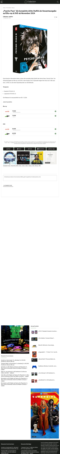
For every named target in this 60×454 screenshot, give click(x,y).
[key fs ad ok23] (23, 152)
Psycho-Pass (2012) (14, 165)
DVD (39, 165)
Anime (26, 165)
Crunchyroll (5, 165)
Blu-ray (13, 7)
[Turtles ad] (15, 326)
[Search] (57, 2)
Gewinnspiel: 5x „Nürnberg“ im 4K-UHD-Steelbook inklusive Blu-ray (13, 361)
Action (23, 165)
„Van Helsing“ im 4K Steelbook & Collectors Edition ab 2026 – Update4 (14, 372)
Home (4, 7)
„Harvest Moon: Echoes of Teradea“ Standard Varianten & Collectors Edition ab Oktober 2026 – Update (30, 452)
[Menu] (2, 2)
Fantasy (30, 165)
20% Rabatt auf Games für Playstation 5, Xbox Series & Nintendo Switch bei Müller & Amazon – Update (14, 368)
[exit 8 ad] (36, 152)
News (20, 165)
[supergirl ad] (45, 389)
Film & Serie (8, 7)
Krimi (33, 165)
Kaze (9, 165)
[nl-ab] (50, 152)
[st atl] (9, 152)
